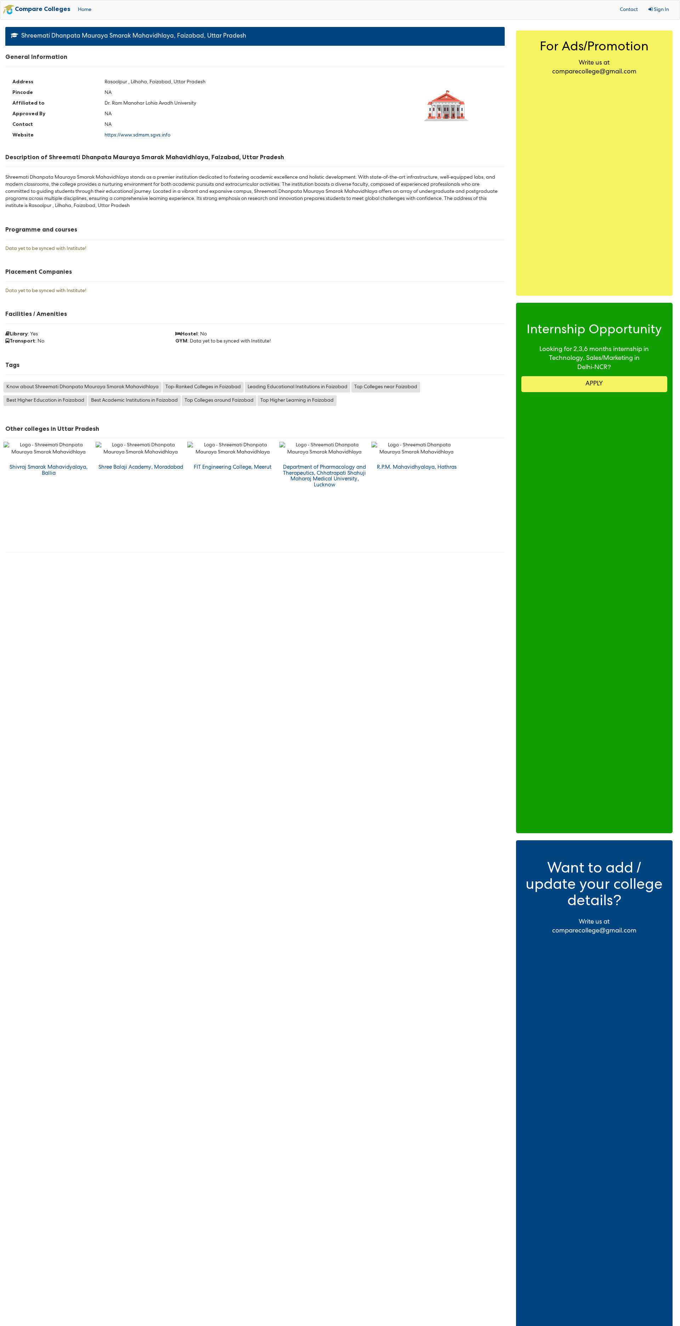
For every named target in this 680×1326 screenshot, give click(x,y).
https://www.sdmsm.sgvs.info (137, 135)
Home (84, 9)
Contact (629, 9)
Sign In (661, 9)
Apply (594, 384)
